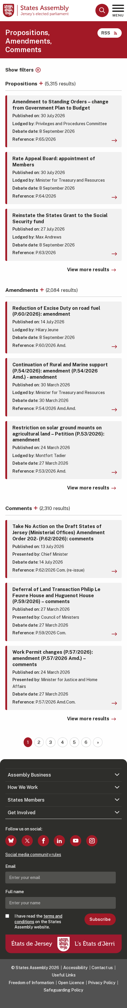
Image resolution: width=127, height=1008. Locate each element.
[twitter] (27, 840)
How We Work (23, 787)
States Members (26, 800)
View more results (88, 269)
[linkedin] (59, 840)
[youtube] (75, 840)
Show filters (19, 70)
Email (10, 866)
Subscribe (99, 919)
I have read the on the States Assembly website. (38, 921)
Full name (14, 891)
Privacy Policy (101, 982)
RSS (105, 32)
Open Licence (71, 982)
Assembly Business (29, 775)
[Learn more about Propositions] (41, 83)
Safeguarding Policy (63, 990)
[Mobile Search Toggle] (102, 10)
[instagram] (91, 840)
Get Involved (21, 812)
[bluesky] (11, 840)
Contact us (102, 967)
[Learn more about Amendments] (42, 290)
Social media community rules (33, 854)
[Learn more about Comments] (36, 508)
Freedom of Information (31, 982)
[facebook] (43, 840)
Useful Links (64, 975)
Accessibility (75, 967)
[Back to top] (120, 1001)
